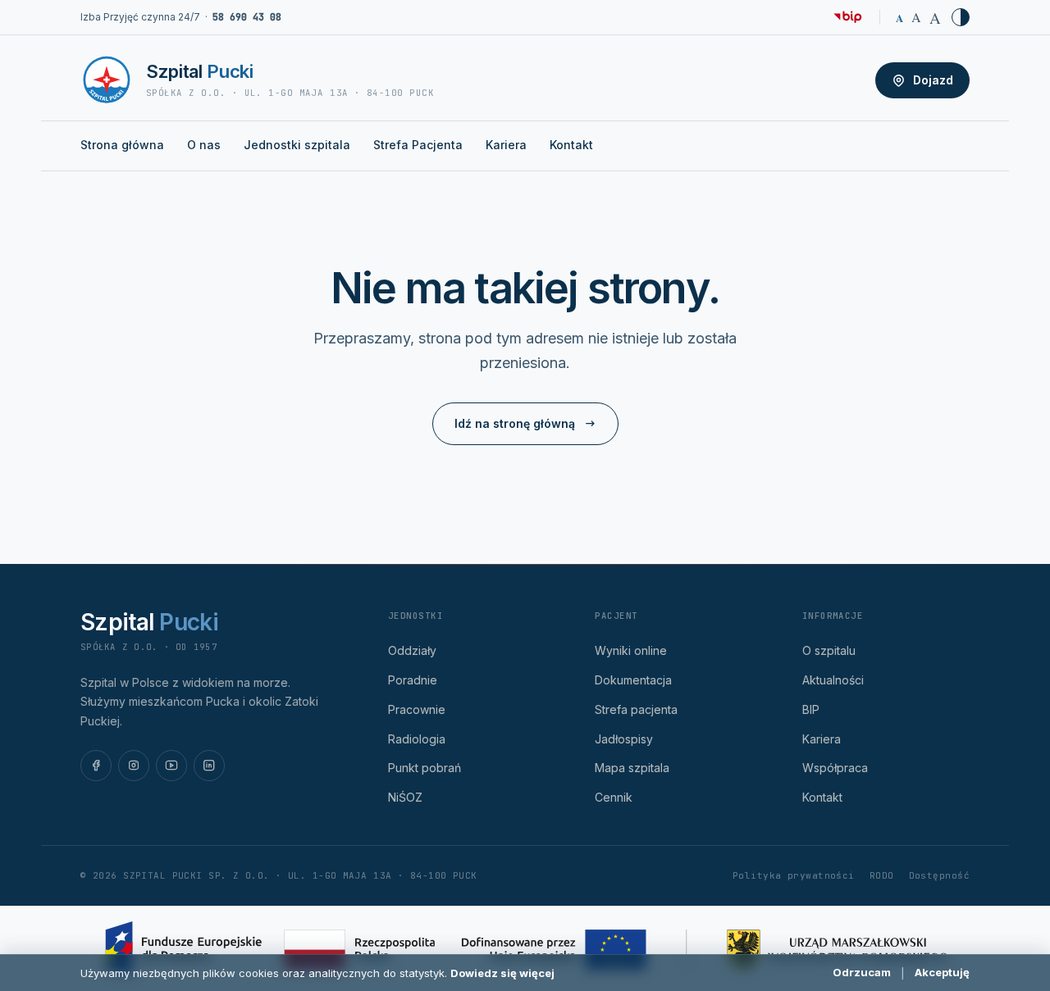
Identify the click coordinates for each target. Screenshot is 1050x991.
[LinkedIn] (209, 765)
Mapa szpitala (632, 768)
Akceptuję (942, 972)
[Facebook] (96, 765)
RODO (882, 875)
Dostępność (939, 875)
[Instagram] (133, 765)
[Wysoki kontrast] (961, 17)
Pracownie (416, 709)
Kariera (506, 145)
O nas (204, 145)
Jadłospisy (624, 739)
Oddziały (412, 650)
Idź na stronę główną (514, 423)
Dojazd (933, 80)
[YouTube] (171, 765)
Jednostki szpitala (297, 145)
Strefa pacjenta (636, 709)
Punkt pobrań (424, 768)
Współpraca (835, 768)
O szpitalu (829, 650)
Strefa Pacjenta (418, 145)
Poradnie (412, 680)
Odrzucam (862, 972)
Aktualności (833, 680)
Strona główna (122, 145)
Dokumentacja (633, 680)
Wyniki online (631, 650)
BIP (810, 709)
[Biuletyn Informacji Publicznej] (847, 17)
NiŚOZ (405, 797)
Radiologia (416, 739)
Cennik (613, 797)
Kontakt (571, 145)
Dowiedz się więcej (502, 973)
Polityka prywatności (794, 875)
